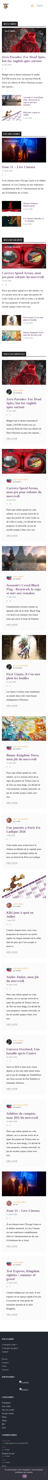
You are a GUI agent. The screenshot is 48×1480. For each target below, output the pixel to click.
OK (24, 1476)
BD (3, 1424)
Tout (4, 1428)
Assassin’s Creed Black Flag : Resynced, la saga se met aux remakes (23, 589)
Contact (5, 1352)
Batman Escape (8, 1453)
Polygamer (6, 1403)
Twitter (4, 1366)
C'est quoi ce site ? (9, 1345)
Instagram (5, 1363)
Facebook (5, 1370)
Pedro (4, 1466)
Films (4, 1417)
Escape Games (19, 1202)
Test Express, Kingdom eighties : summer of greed (22, 1275)
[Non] (45, 1473)
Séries (4, 1420)
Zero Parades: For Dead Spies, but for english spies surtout (23, 403)
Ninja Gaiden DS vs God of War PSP (16, 1443)
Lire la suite (12, 438)
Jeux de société (20, 480)
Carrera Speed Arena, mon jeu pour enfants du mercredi (23, 492)
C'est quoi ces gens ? (10, 1348)
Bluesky (5, 1359)
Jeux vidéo (18, 391)
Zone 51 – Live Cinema (18, 167)
